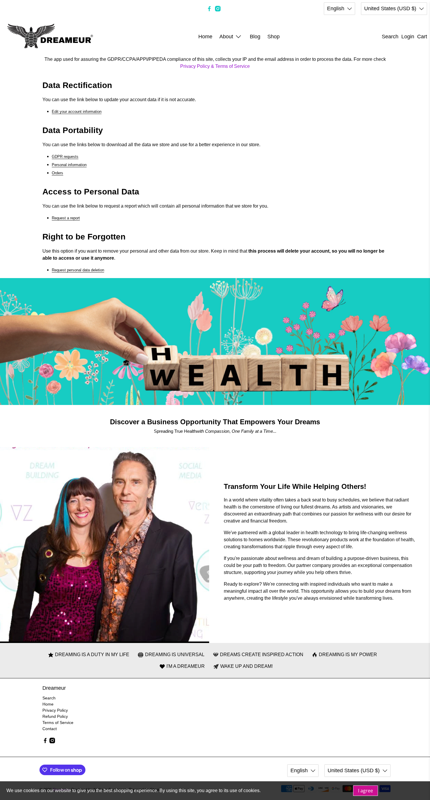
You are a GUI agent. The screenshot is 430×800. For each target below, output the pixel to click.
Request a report (66, 218)
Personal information (69, 165)
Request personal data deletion (78, 270)
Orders (57, 173)
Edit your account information (77, 111)
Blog (255, 36)
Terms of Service (57, 722)
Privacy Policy (55, 710)
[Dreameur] (50, 36)
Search (49, 698)
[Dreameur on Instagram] (218, 8)
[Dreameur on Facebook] (209, 8)
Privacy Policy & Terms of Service (215, 66)
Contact (49, 728)
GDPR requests (65, 156)
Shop (273, 36)
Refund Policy (55, 716)
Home (205, 36)
